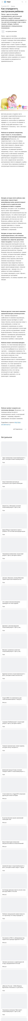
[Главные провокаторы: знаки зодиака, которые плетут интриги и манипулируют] (14, 741)
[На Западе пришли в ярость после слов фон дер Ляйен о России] (14, 885)
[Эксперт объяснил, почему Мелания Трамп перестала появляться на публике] (14, 573)
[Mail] (5, 2)
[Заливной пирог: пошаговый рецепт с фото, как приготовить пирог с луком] (14, 861)
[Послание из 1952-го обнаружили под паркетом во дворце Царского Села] (14, 933)
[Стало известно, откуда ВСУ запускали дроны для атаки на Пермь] (14, 789)
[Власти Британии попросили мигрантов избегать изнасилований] (14, 837)
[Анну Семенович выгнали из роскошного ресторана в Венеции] (14, 476)
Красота (13, 6)
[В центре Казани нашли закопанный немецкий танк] (14, 813)
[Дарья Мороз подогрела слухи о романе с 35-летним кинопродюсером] (14, 525)
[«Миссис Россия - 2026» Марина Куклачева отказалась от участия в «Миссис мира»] (14, 981)
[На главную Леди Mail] (8, 2)
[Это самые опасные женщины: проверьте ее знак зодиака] (14, 597)
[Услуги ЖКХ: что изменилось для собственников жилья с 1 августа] (14, 693)
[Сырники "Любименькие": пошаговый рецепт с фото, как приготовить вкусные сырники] (14, 717)
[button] (14, 101)
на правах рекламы (11, 31)
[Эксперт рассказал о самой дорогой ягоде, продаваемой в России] (14, 957)
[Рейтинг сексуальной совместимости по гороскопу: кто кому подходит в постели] (14, 909)
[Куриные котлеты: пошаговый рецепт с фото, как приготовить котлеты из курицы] (14, 669)
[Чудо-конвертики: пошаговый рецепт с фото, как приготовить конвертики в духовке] (14, 452)
